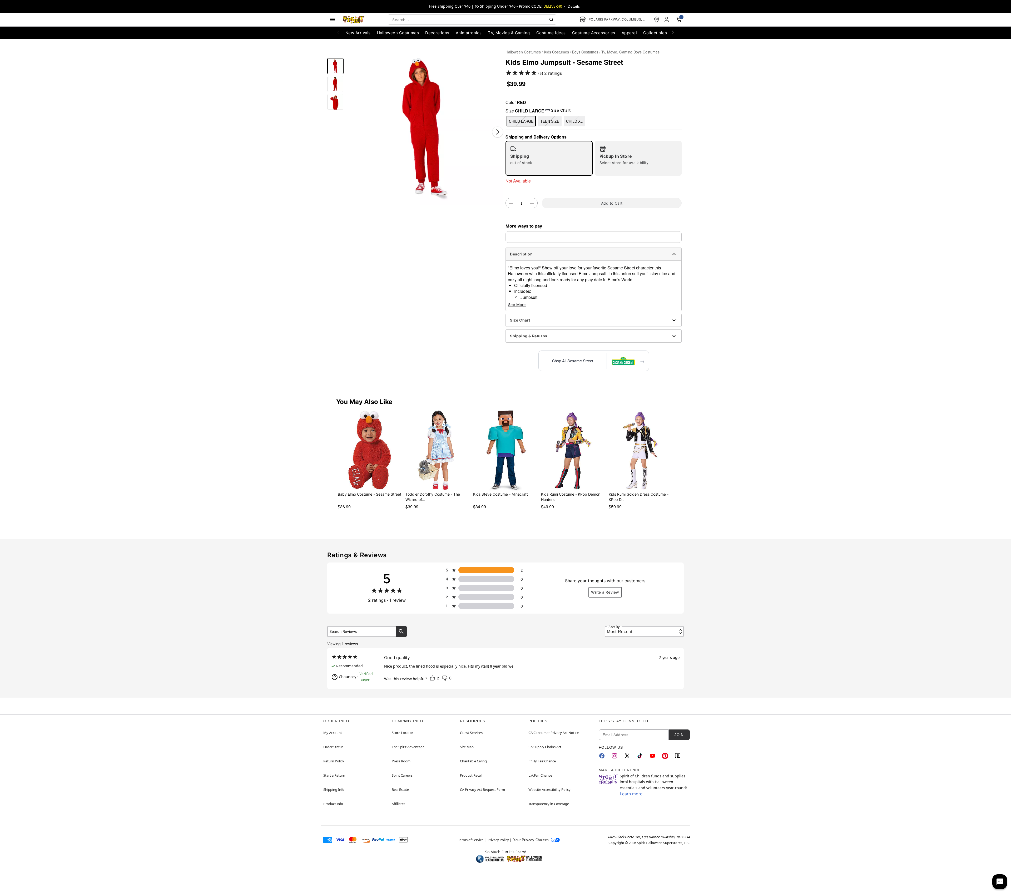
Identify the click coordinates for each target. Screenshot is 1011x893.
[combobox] (472, 19)
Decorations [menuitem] (437, 32)
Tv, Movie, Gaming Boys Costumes (630, 52)
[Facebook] (602, 756)
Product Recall (471, 775)
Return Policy (333, 761)
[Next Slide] (497, 132)
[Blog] (678, 756)
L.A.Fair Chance (540, 775)
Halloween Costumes (523, 52)
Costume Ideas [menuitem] (551, 32)
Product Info (333, 803)
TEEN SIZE (549, 121)
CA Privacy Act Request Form (482, 789)
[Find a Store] (656, 19)
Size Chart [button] (561, 110)
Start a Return (334, 775)
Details (574, 6)
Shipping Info (333, 789)
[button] (424, 126)
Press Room (401, 761)
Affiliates (398, 803)
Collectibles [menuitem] (655, 32)
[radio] (549, 158)
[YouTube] (652, 756)
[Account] (667, 19)
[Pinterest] (665, 756)
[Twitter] (627, 756)
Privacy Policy (498, 839)
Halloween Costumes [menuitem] (398, 32)
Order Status (333, 746)
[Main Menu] (332, 19)
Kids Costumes (556, 52)
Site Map (467, 746)
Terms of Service (470, 839)
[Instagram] (614, 756)
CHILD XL (574, 121)
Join (679, 735)
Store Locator (402, 732)
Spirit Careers (402, 775)
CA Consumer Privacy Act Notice (553, 732)
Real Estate (400, 789)
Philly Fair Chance (542, 761)
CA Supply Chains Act (544, 746)
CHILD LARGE (521, 121)
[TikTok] (640, 756)
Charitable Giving (473, 761)
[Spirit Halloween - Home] (353, 19)
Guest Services (471, 732)
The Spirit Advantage (408, 746)
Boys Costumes (585, 52)
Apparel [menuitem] (629, 32)
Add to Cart (612, 203)
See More (517, 304)
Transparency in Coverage (548, 803)
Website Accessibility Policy (549, 789)
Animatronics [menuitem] (469, 32)
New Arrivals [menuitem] (358, 32)
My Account (332, 732)
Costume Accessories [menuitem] (593, 32)
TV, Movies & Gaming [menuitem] (509, 32)
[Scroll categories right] (673, 32)
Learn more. (631, 793)
